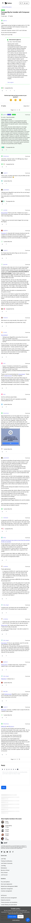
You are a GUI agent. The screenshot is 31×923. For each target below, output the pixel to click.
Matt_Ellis (5, 691)
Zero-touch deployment (6, 884)
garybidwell (6, 189)
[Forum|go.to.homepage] (8, 3)
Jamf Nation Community (6, 863)
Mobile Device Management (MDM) (9, 886)
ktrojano (7, 833)
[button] (3, 3)
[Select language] (20, 3)
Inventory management (6, 891)
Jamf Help (3, 858)
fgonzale (5, 264)
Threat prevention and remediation (9, 902)
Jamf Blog (3, 865)
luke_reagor (6, 605)
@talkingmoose (8, 375)
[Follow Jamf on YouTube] (7, 851)
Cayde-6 (5, 173)
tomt (4, 363)
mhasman (5, 317)
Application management (7, 888)
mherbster (5, 517)
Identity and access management (9, 897)
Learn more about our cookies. (15, 913)
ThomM (7, 829)
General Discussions (7, 7)
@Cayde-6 (3, 233)
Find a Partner (4, 872)
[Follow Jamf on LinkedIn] (4, 852)
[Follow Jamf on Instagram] (10, 852)
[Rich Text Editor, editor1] (15, 778)
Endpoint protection (5, 900)
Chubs (6, 821)
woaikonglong (8, 825)
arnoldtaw (5, 566)
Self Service (4, 895)
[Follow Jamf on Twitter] (1, 851)
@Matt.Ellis (3, 709)
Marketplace (4, 868)
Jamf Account (4, 874)
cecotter (5, 210)
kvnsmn (5, 332)
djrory (4, 537)
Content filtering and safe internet (9, 904)
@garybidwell (4, 212)
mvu (6, 838)
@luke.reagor (4, 625)
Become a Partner (5, 870)
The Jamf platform (5, 881)
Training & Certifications (6, 861)
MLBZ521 (5, 230)
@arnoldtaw (4, 643)
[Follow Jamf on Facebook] (13, 852)
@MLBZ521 (4, 678)
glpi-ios (5, 20)
